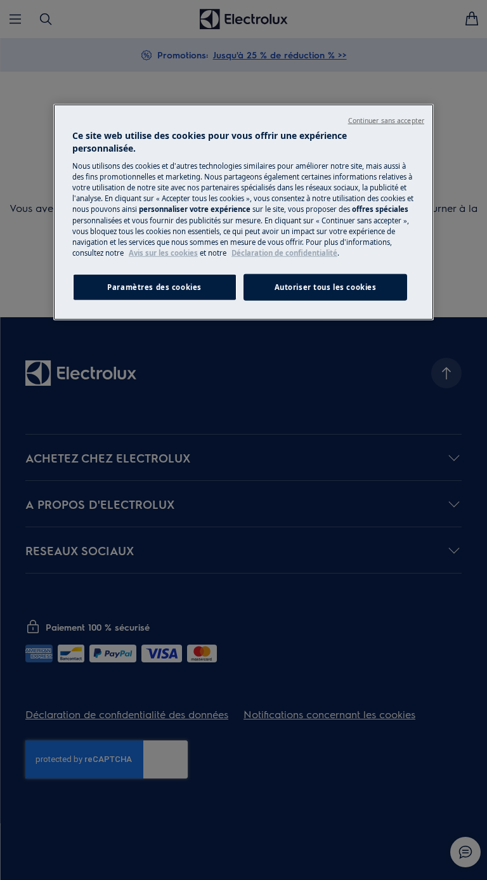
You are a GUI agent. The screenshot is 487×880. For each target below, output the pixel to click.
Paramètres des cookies (154, 287)
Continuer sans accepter (386, 120)
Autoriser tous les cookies (326, 287)
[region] (243, 212)
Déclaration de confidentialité (284, 252)
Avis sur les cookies (163, 252)
